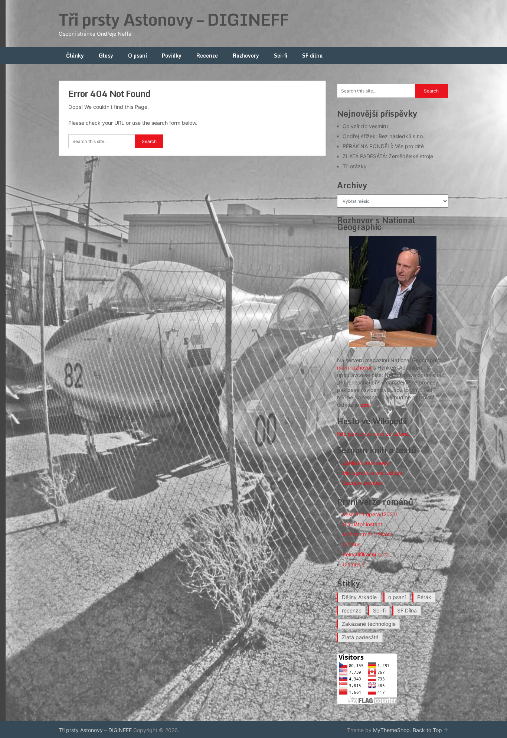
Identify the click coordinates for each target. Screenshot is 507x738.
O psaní (137, 55)
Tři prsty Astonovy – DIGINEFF (173, 19)
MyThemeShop (391, 730)
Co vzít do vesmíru (365, 126)
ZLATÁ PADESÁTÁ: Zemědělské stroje (388, 156)
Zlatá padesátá (360, 637)
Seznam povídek (363, 482)
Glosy (106, 55)
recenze (352, 610)
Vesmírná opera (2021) (370, 514)
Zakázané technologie (369, 624)
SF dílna (312, 55)
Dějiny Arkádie (359, 597)
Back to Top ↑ (430, 730)
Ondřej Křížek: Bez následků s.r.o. (383, 136)
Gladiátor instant (362, 524)
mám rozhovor (354, 367)
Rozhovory (246, 55)
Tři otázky (355, 166)
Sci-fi (280, 55)
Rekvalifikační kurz (365, 554)
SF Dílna (407, 610)
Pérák (424, 597)
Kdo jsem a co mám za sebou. (373, 433)
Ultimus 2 (354, 564)
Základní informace (366, 462)
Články (75, 55)
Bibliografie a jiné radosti (372, 472)
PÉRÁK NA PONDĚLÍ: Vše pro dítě (383, 146)
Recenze (207, 55)
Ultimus (351, 544)
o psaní (397, 597)
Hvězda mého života (368, 534)
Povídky (171, 55)
